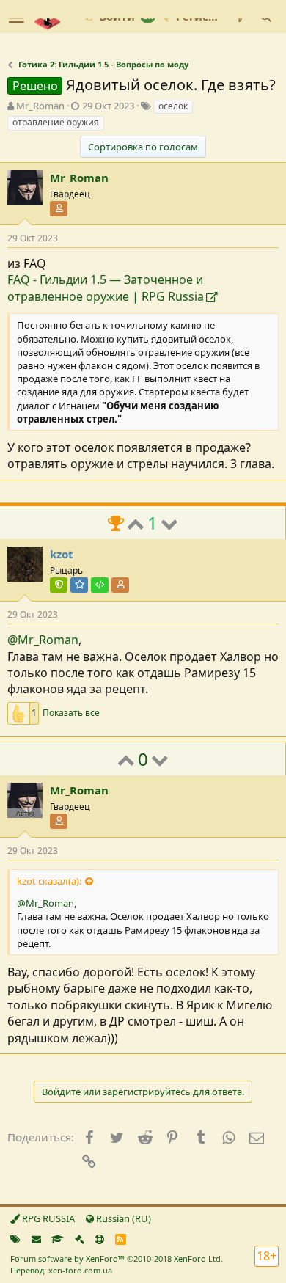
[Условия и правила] (57, 1239)
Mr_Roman (40, 105)
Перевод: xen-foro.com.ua (61, 1270)
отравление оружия (55, 122)
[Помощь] (99, 1239)
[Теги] (15, 1239)
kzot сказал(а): (49, 881)
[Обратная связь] (36, 1239)
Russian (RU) (122, 1218)
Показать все (71, 713)
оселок (173, 106)
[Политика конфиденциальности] (79, 1239)
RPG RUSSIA (47, 1218)
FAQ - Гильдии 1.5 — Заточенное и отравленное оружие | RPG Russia (105, 287)
